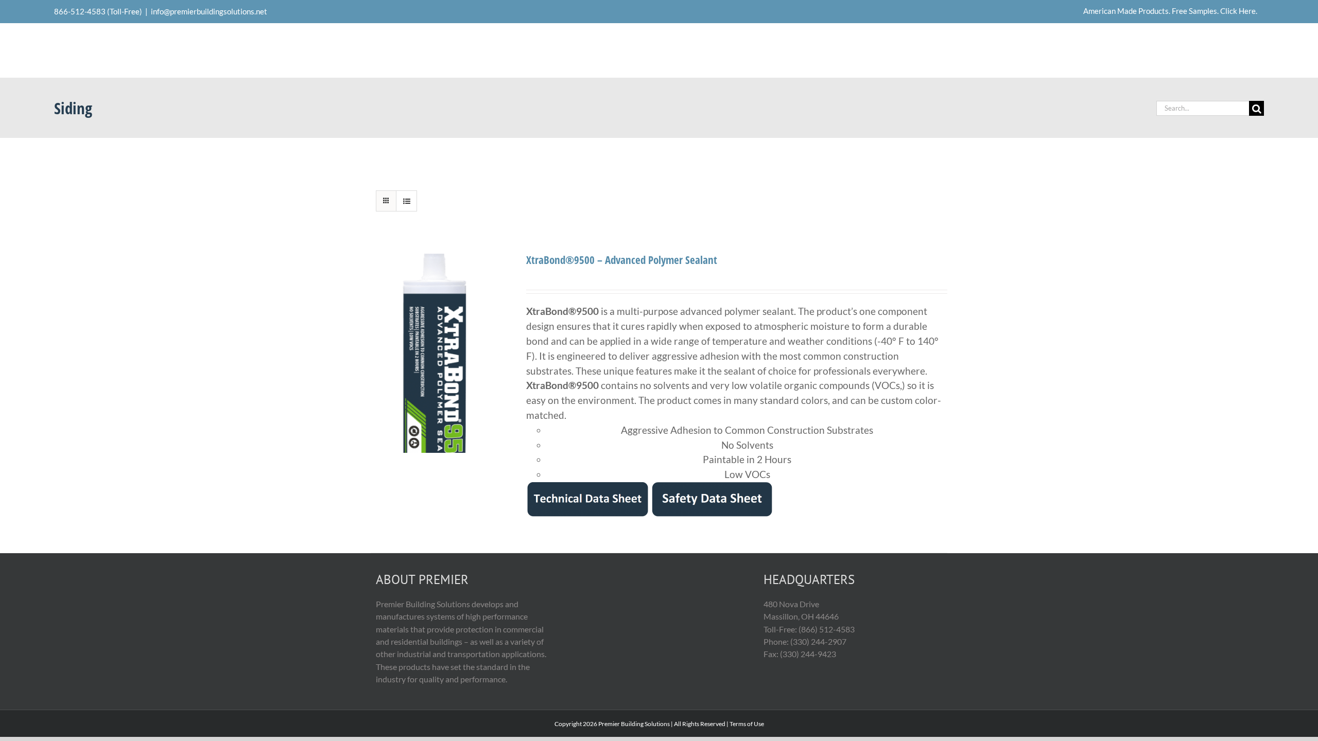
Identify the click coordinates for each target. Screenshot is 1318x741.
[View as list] (406, 201)
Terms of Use (747, 724)
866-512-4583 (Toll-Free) (98, 11)
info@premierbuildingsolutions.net (209, 11)
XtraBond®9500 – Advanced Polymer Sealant (621, 259)
